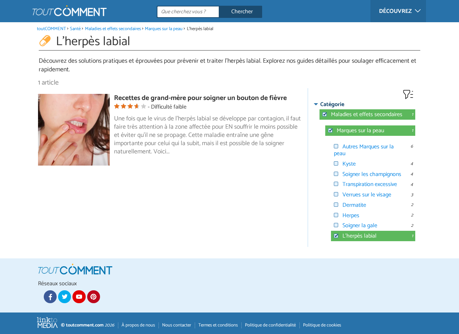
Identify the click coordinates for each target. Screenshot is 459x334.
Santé (75, 29)
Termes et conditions (218, 325)
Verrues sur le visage (366, 195)
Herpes (350, 215)
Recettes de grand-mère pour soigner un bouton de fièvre (200, 98)
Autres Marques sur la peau (364, 150)
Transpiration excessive (369, 184)
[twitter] (64, 296)
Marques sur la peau (164, 29)
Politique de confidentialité (270, 325)
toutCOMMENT (51, 29)
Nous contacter (176, 325)
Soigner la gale (359, 225)
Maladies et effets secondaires (113, 29)
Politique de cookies (322, 325)
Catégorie (332, 104)
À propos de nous (138, 325)
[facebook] (50, 296)
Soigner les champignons (371, 174)
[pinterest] (93, 296)
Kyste (349, 164)
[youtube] (78, 296)
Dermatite (354, 205)
